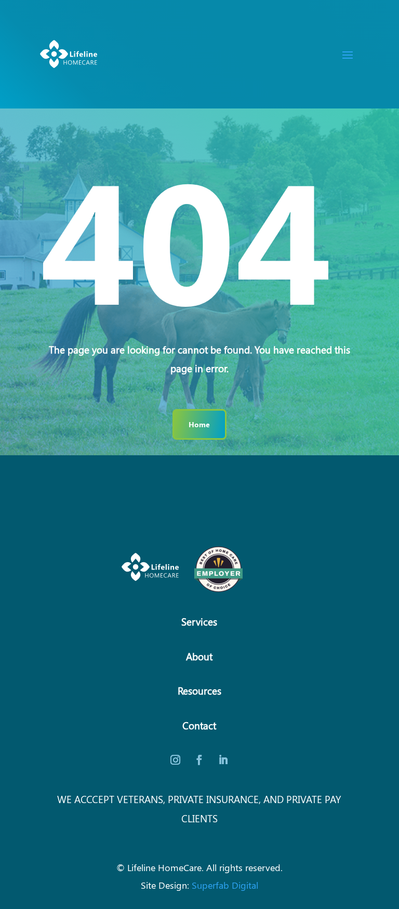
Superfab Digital (225, 885)
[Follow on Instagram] (175, 760)
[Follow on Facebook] (199, 760)
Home (199, 424)
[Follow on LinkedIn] (223, 760)
